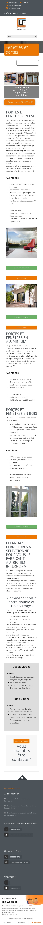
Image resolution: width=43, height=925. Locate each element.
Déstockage (13, 2)
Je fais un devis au (19, 102)
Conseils (26, 2)
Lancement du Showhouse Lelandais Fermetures (17, 800)
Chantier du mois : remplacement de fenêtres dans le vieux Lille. (20, 814)
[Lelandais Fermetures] (21, 24)
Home (20, 63)
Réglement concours (11, 788)
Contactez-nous (14, 8)
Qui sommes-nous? (15, 5)
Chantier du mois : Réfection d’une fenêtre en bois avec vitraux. (20, 807)
